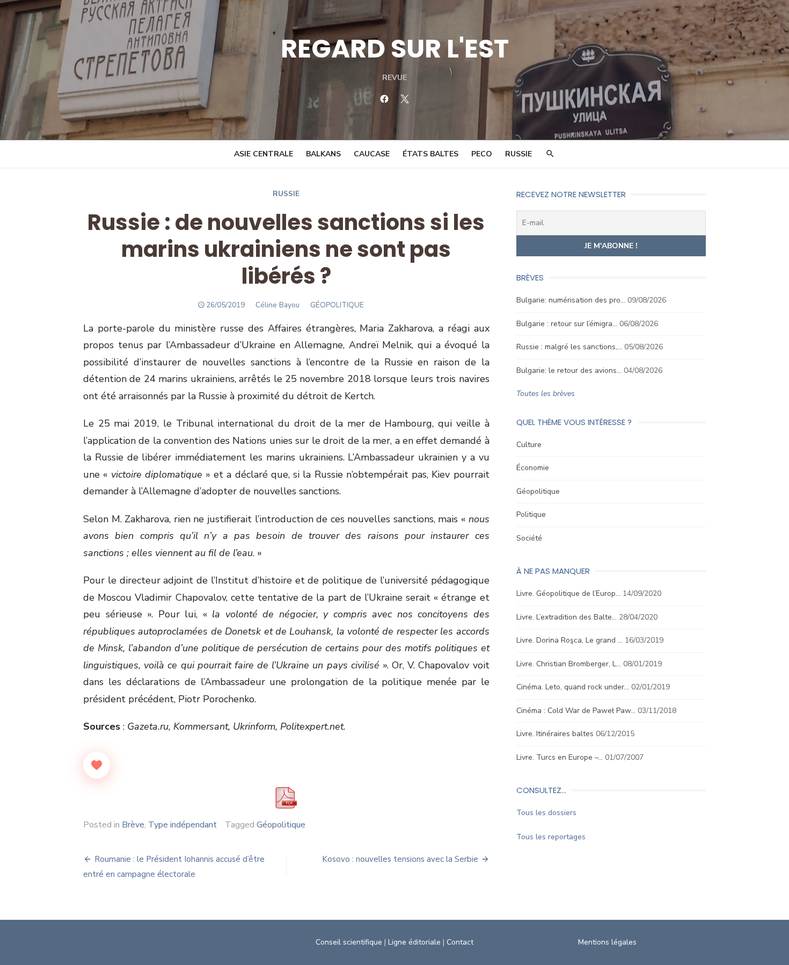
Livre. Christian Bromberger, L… (568, 664)
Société (529, 538)
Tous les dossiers (546, 813)
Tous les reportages (551, 837)
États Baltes (430, 154)
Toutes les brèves (545, 393)
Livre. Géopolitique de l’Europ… (568, 593)
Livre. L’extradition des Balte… (566, 617)
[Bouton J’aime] (96, 765)
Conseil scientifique (349, 942)
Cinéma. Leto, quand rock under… (572, 687)
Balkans (323, 154)
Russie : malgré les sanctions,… (569, 347)
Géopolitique (281, 825)
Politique (531, 514)
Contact (460, 942)
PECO (481, 154)
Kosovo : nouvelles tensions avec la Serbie (400, 859)
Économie (532, 468)
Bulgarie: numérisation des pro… (570, 300)
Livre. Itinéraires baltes (555, 734)
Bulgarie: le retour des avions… (569, 370)
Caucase (372, 154)
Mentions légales (607, 942)
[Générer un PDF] (286, 798)
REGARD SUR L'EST (395, 49)
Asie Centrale (263, 154)
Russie (518, 154)
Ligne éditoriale (414, 942)
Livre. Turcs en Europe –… (559, 757)
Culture (529, 445)
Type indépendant (182, 825)
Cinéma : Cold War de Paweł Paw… (575, 710)
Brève (133, 825)
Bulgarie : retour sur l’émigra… (566, 324)
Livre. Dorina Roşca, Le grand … (569, 640)
